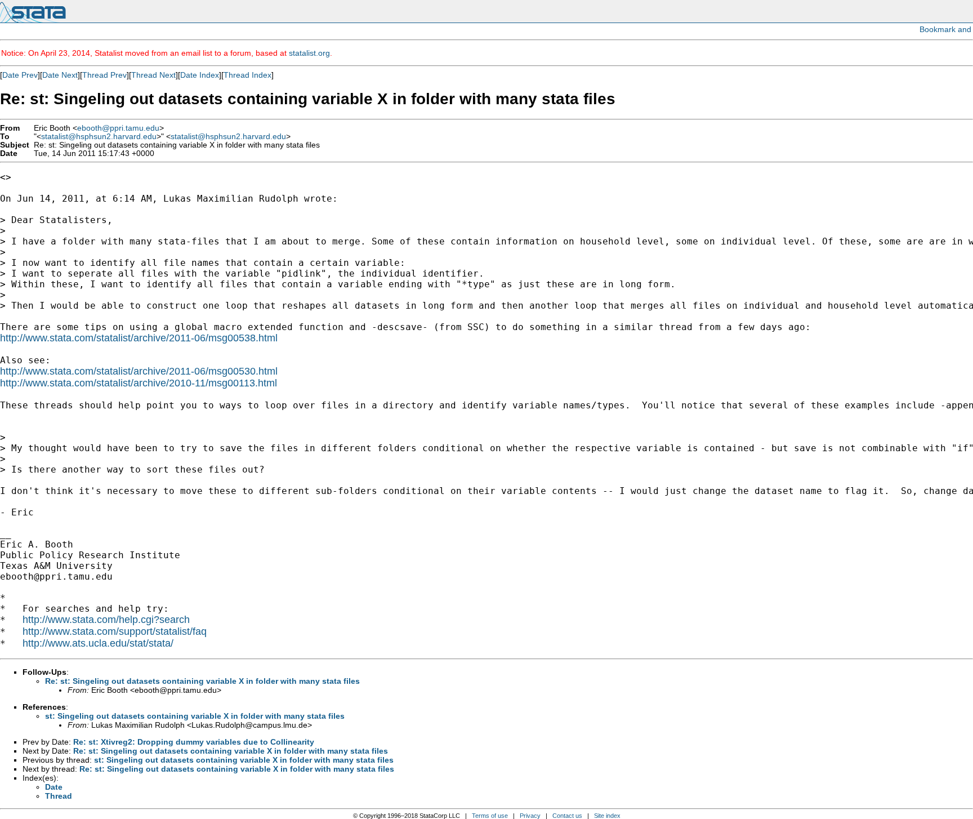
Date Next (60, 74)
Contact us (567, 815)
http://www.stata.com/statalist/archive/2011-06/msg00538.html (139, 338)
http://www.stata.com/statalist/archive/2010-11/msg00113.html (138, 383)
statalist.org (309, 52)
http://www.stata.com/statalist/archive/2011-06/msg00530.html (139, 371)
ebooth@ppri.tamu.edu (118, 128)
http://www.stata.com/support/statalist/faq (115, 631)
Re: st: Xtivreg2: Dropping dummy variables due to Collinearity (193, 741)
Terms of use (490, 815)
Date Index (199, 74)
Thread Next (153, 74)
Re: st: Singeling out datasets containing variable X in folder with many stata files (202, 681)
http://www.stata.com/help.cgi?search (106, 619)
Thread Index (247, 74)
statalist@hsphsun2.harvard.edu (99, 136)
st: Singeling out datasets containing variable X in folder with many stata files (195, 715)
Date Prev (20, 74)
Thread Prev (104, 74)
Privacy (530, 815)
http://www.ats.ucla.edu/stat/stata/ (98, 643)
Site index (607, 815)
